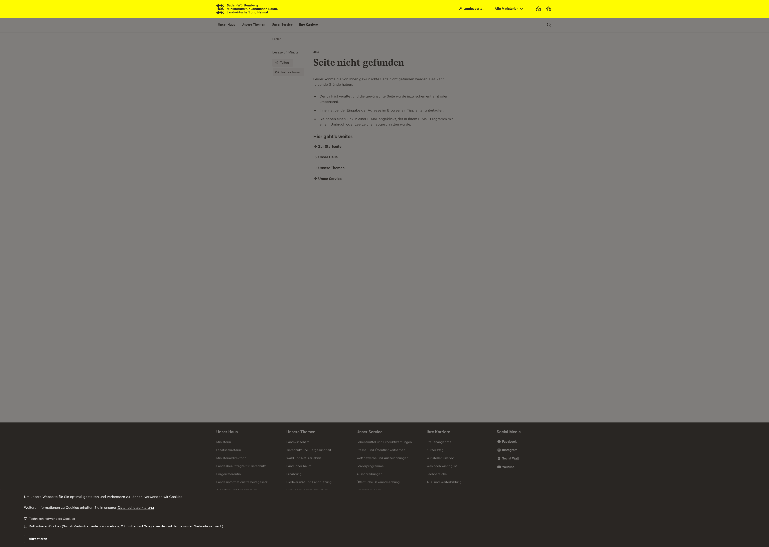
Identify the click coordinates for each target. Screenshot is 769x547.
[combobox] (509, 9)
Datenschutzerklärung (136, 507)
